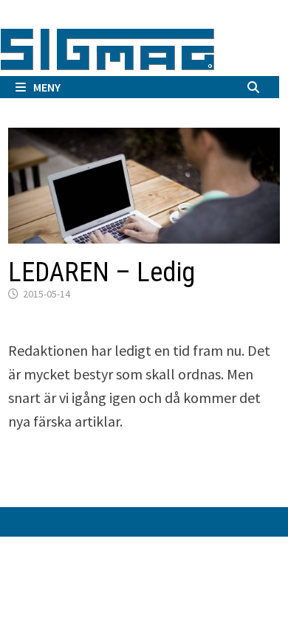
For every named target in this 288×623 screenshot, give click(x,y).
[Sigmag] (107, 47)
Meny (47, 87)
